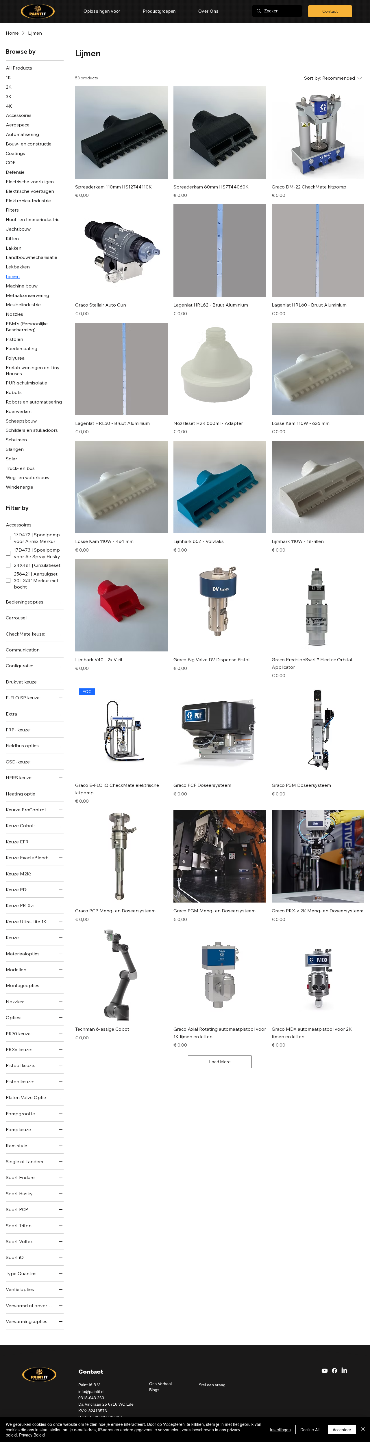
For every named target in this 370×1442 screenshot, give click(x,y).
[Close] (363, 1429)
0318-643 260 (91, 1398)
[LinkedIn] (344, 1370)
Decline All (309, 1429)
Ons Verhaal (160, 1383)
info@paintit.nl (91, 1391)
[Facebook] (334, 1370)
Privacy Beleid (32, 1435)
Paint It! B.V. (90, 1385)
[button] (101, 11)
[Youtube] (324, 1370)
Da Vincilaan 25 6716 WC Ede (106, 1404)
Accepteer (342, 1429)
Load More (220, 1061)
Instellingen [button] (280, 1429)
